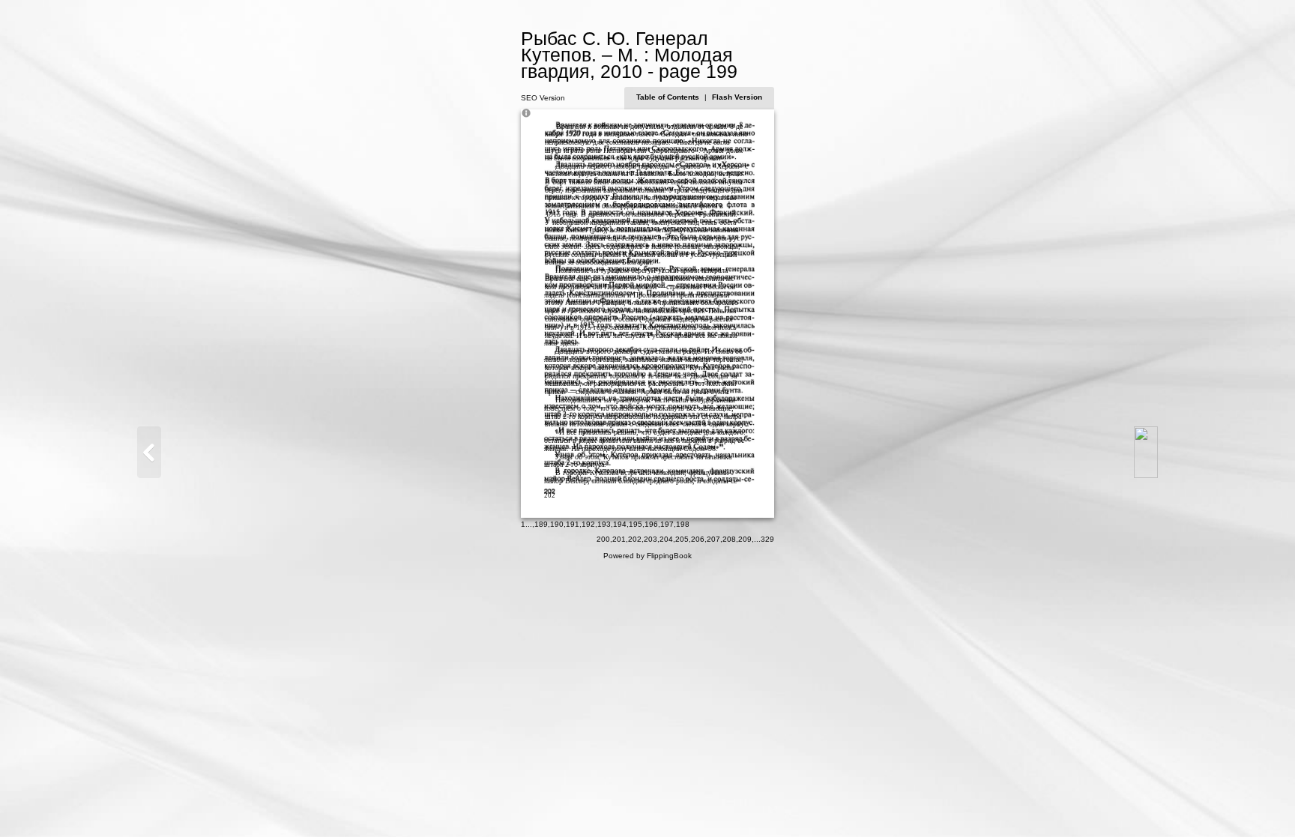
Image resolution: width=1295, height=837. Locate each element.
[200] (1145, 452)
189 (541, 524)
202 (635, 539)
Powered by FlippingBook (647, 556)
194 (620, 524)
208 (729, 539)
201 (619, 539)
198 (682, 524)
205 (682, 539)
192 (588, 524)
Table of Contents (668, 97)
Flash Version (737, 97)
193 (604, 524)
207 (713, 539)
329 (767, 539)
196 (651, 524)
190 (557, 524)
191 (572, 524)
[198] (149, 452)
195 (635, 524)
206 (697, 539)
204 (666, 539)
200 (603, 539)
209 (745, 539)
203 (650, 539)
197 (667, 524)
